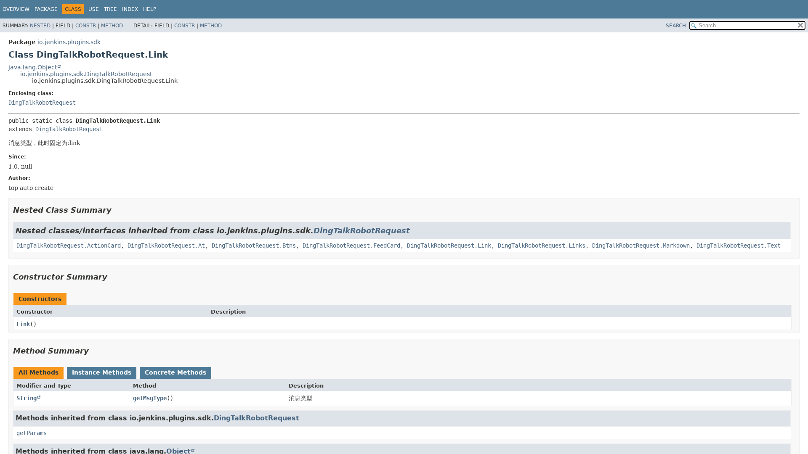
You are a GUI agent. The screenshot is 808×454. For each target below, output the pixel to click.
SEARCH (676, 26)
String (26, 398)
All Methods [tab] (38, 372)
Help (149, 9)
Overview (16, 9)
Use (93, 9)
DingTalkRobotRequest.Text (738, 245)
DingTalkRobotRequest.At (166, 245)
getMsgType (150, 398)
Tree (110, 9)
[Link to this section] (117, 210)
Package (46, 9)
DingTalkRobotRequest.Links (541, 245)
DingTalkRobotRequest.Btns (254, 245)
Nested (40, 26)
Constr (85, 26)
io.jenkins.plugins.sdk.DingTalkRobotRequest (86, 74)
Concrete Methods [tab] (175, 372)
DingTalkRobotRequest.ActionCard (68, 245)
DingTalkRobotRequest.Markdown (641, 245)
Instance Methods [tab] (101, 372)
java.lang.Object (32, 67)
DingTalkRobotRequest (42, 102)
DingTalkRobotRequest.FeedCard (351, 245)
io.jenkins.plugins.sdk (69, 42)
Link (23, 324)
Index (130, 9)
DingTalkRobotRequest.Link (449, 245)
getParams (31, 433)
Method (112, 26)
